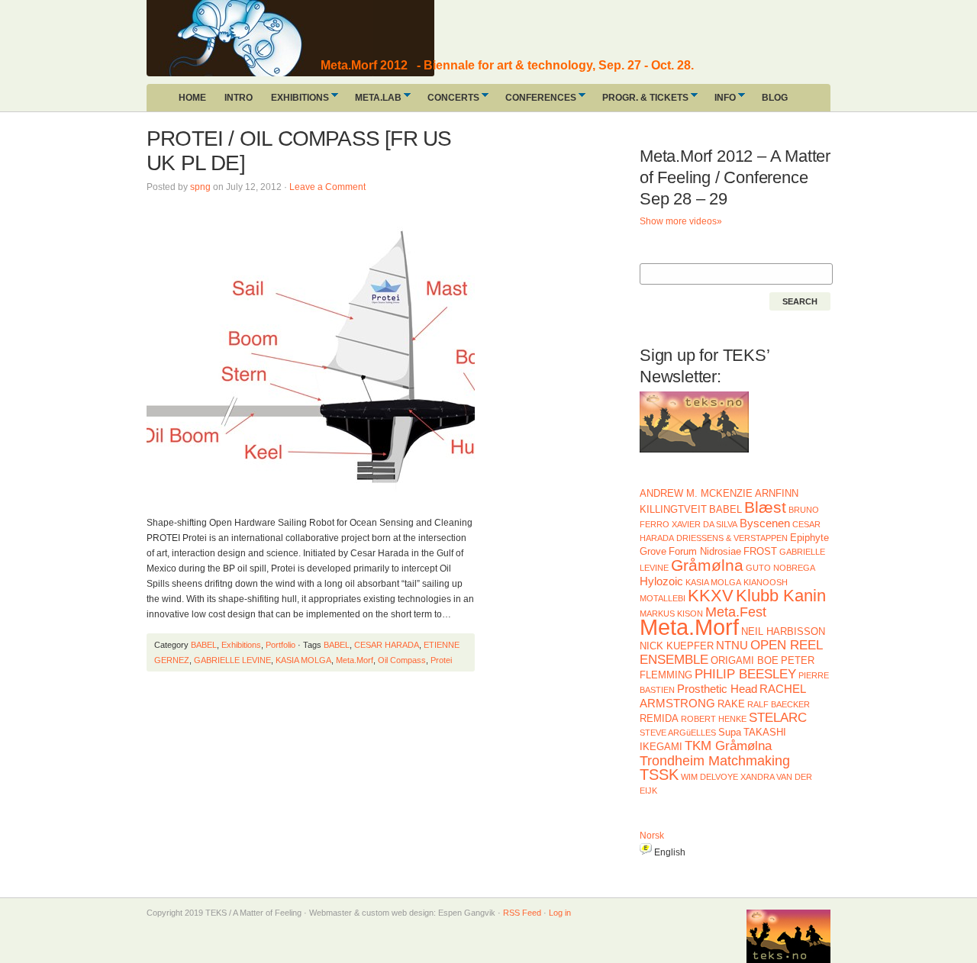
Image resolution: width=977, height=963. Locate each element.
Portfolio (280, 644)
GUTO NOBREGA (780, 567)
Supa (729, 732)
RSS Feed (522, 912)
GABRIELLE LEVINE (232, 660)
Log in (560, 912)
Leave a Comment (327, 187)
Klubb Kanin (781, 595)
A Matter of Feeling (261, 38)
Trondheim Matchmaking (715, 760)
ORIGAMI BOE (745, 660)
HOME (192, 97)
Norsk (652, 835)
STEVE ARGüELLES (678, 732)
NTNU (732, 645)
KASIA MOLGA (303, 660)
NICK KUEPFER (677, 646)
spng (200, 187)
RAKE (731, 704)
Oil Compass (402, 660)
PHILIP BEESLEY (745, 674)
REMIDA (659, 718)
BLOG (775, 97)
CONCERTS (448, 101)
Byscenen (765, 523)
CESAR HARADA (386, 644)
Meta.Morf (354, 660)
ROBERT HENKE (713, 718)
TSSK (659, 774)
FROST (760, 551)
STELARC (778, 717)
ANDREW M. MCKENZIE (696, 493)
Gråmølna (707, 565)
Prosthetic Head (717, 688)
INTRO (238, 97)
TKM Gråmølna (728, 746)
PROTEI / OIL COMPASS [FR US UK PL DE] (299, 151)
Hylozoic (661, 581)
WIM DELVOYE (709, 776)
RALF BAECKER (778, 704)
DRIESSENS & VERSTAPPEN (732, 538)
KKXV (711, 595)
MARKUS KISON (671, 613)
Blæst (765, 507)
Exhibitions (241, 644)
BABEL (204, 644)
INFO (720, 101)
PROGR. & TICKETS (640, 101)
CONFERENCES (536, 101)
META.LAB (373, 101)
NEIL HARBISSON (783, 631)
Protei (441, 660)
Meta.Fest (735, 612)
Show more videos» (681, 221)
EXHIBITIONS (295, 101)
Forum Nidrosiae (705, 551)
